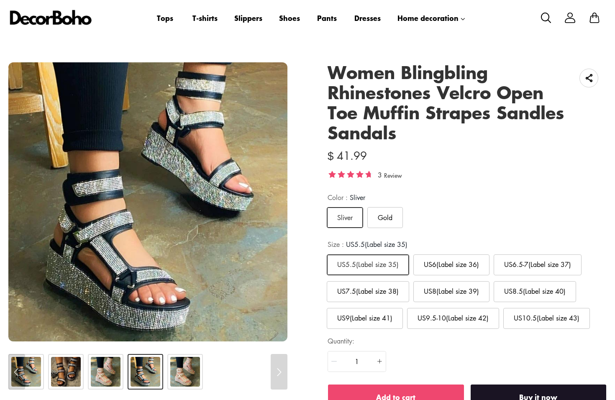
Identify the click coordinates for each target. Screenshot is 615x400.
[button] (334, 361)
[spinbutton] (357, 361)
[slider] (351, 174)
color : (346, 197)
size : (367, 244)
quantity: (341, 341)
